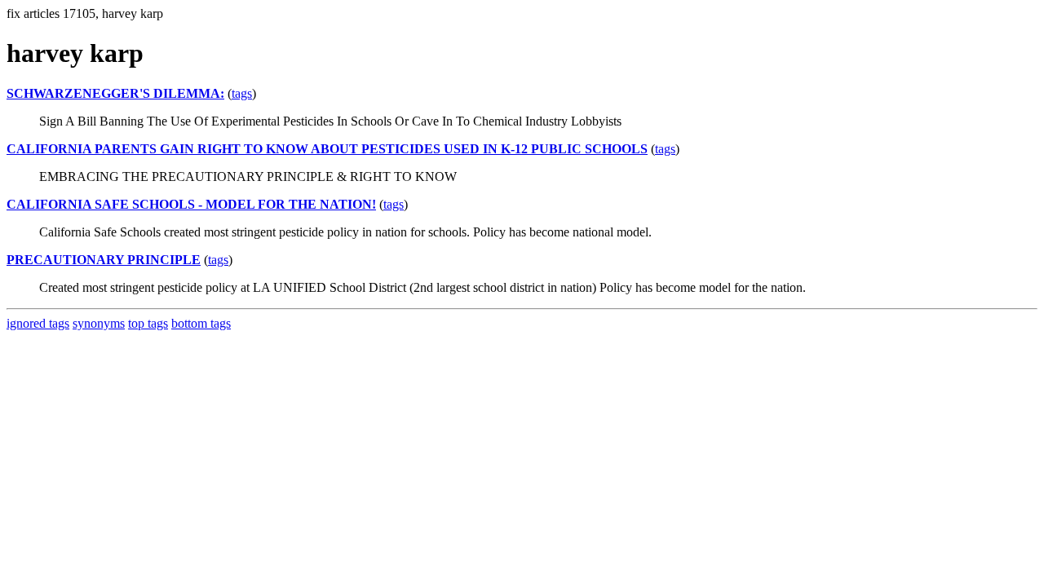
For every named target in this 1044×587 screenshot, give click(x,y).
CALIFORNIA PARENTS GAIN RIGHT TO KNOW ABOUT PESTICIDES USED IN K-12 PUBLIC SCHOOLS (327, 149)
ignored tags (38, 323)
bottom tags (201, 323)
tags (242, 93)
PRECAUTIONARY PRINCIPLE (104, 260)
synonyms (99, 323)
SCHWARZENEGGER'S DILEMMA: (115, 93)
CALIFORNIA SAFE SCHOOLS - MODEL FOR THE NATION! (191, 204)
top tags (148, 323)
